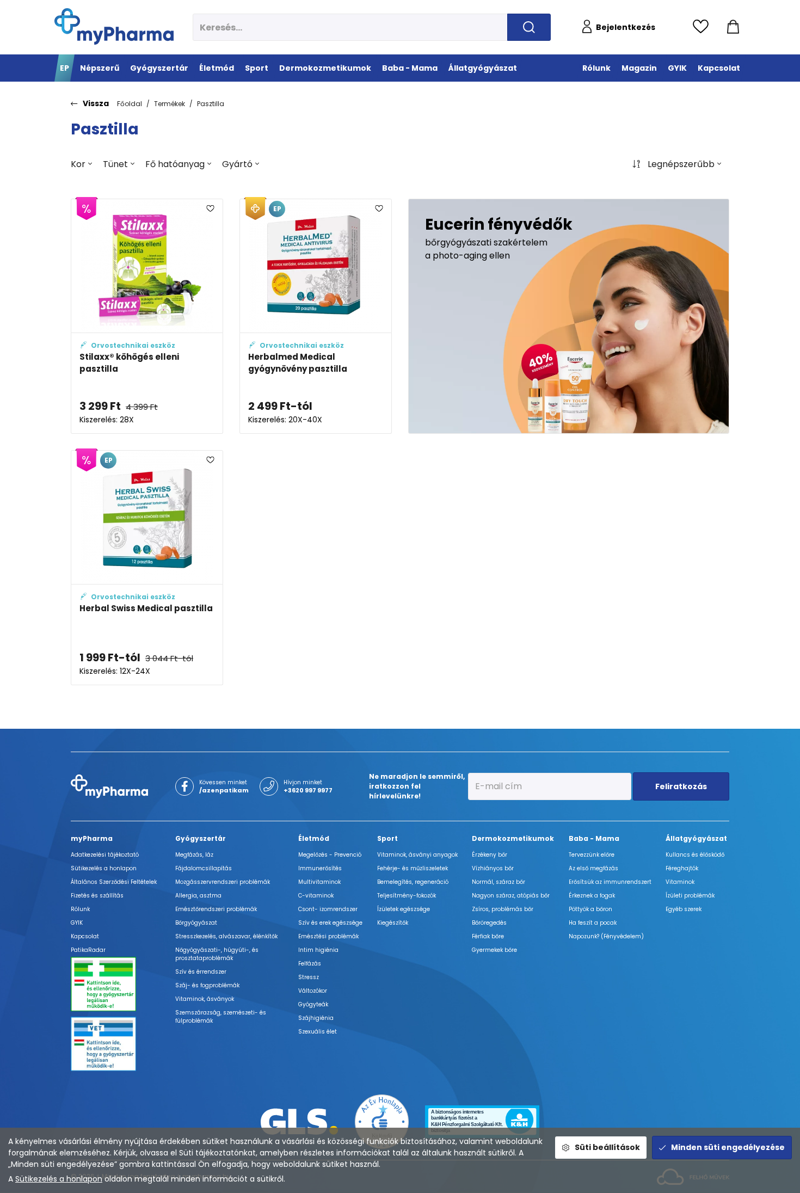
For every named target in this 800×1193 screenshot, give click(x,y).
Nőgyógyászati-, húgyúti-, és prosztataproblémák (217, 954)
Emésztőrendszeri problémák (216, 909)
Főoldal (129, 103)
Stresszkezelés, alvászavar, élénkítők (226, 936)
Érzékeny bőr (489, 855)
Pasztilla (210, 103)
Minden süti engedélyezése (728, 1147)
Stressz (308, 977)
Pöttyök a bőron (590, 909)
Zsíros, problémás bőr (502, 909)
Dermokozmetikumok (513, 838)
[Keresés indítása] (529, 27)
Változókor (312, 991)
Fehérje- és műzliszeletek (412, 868)
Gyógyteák (313, 1004)
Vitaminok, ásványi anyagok (417, 855)
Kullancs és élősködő (695, 855)
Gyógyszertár (200, 838)
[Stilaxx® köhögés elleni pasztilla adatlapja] (147, 316)
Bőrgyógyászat (196, 923)
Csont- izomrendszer (328, 909)
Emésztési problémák (328, 936)
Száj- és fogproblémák (207, 985)
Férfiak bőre (488, 936)
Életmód (313, 838)
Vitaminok (680, 882)
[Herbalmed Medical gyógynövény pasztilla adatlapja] (315, 316)
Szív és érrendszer (200, 972)
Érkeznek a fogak (592, 895)
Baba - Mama (594, 838)
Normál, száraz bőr (498, 882)
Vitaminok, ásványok (204, 999)
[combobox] (81, 164)
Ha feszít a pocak (593, 923)
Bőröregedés (489, 923)
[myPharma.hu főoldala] (114, 26)
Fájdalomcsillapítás (203, 868)
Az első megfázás (593, 868)
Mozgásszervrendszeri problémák (222, 882)
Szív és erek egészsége (330, 923)
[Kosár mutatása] (733, 27)
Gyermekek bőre (494, 950)
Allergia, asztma (198, 895)
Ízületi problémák (690, 895)
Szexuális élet (317, 1032)
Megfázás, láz (194, 855)
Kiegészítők (392, 923)
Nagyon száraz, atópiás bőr (511, 895)
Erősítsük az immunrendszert (610, 882)
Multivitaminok (319, 882)
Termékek (169, 103)
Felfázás (309, 964)
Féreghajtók (682, 868)
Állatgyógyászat (696, 838)
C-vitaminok (316, 895)
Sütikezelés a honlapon (58, 1178)
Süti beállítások (607, 1147)
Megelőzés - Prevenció (329, 855)
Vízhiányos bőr (493, 868)
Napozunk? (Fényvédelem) (606, 936)
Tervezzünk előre (591, 855)
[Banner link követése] (569, 316)
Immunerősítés (320, 868)
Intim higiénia (318, 950)
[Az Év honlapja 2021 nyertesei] (382, 1121)
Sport (387, 838)
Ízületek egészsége (403, 909)
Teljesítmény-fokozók (406, 895)
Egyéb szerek (683, 909)
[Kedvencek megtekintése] (703, 27)
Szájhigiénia (316, 1018)
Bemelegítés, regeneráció (412, 882)
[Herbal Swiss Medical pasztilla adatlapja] (147, 567)
